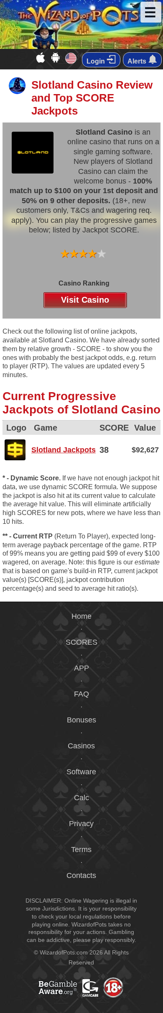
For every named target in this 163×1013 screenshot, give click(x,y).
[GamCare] (104, 996)
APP (81, 668)
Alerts (137, 61)
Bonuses (81, 720)
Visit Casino (85, 299)
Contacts (81, 875)
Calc (81, 798)
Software (81, 772)
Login (97, 61)
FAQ (81, 694)
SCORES (81, 642)
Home (81, 616)
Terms (81, 849)
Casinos (81, 746)
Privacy (81, 823)
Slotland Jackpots (63, 450)
